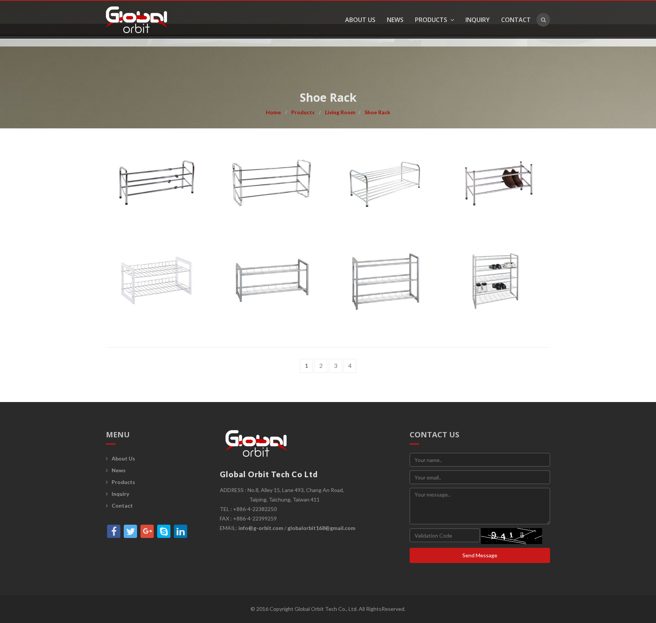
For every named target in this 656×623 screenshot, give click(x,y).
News (395, 20)
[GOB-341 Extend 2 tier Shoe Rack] (157, 183)
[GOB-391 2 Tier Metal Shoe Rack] (271, 280)
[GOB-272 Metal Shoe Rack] (157, 280)
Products (303, 112)
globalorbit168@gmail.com (321, 528)
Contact (516, 20)
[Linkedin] (180, 531)
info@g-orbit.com (260, 528)
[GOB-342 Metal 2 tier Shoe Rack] (271, 183)
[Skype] (163, 531)
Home (273, 112)
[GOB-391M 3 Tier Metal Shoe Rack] (385, 280)
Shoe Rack (377, 112)
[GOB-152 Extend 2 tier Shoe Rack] (499, 183)
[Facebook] (113, 531)
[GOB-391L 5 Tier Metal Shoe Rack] (499, 280)
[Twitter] (130, 531)
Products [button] (432, 20)
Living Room (340, 112)
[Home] (142, 20)
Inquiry (477, 20)
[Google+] (147, 531)
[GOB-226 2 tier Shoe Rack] (385, 183)
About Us (360, 20)
